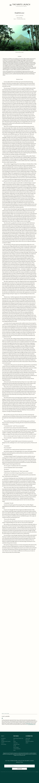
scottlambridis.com (31, 724)
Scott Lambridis (6, 716)
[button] (10, 5)
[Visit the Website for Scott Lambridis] (2, 718)
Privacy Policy (37, 771)
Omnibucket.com (28, 723)
